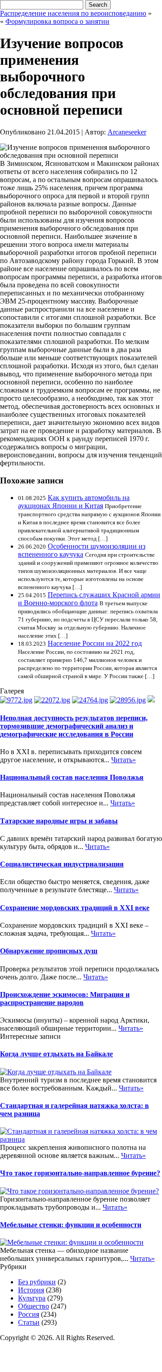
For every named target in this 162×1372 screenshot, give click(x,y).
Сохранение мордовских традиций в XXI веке (74, 908)
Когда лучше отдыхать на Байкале (56, 1054)
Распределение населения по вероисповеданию (73, 13)
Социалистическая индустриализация (62, 864)
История (31, 1290)
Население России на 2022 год (95, 643)
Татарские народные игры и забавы (59, 821)
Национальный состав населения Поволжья (72, 777)
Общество (33, 1306)
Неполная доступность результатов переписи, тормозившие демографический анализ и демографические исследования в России (74, 726)
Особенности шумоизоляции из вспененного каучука (81, 550)
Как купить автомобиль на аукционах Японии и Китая (74, 501)
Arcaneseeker (127, 132)
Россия (28, 1314)
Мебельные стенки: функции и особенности (70, 1225)
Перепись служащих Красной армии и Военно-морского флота (89, 599)
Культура (31, 1298)
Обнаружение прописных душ (49, 951)
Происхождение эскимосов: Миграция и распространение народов (65, 998)
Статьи (29, 1322)
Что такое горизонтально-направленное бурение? (80, 1173)
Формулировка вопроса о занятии (57, 21)
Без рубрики (37, 1282)
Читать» (123, 760)
